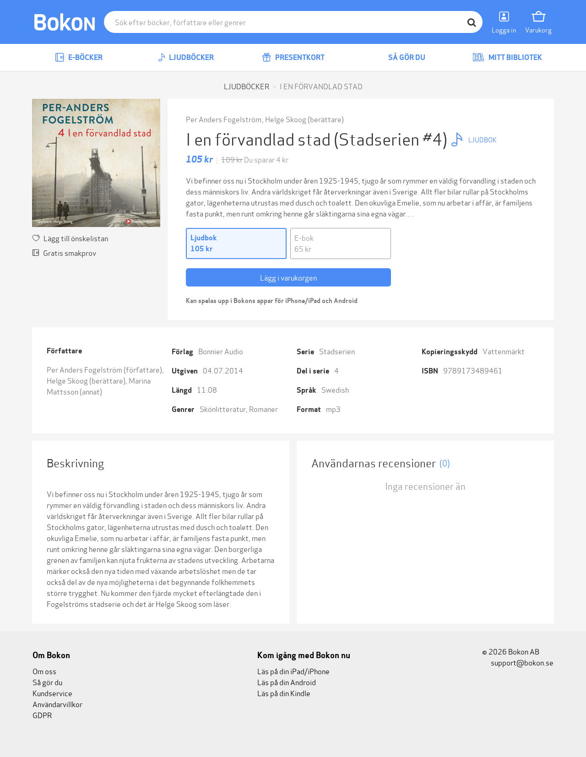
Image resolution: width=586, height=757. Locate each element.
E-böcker (85, 57)
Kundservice (52, 692)
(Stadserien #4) (392, 138)
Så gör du (406, 57)
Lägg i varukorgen (288, 277)
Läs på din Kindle (283, 692)
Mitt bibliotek (514, 57)
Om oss (44, 670)
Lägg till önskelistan (75, 238)
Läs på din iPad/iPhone (293, 670)
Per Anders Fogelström (223, 119)
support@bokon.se (521, 662)
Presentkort (299, 57)
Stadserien (337, 351)
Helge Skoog (285, 119)
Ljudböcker (191, 57)
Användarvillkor (57, 703)
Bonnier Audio (220, 351)
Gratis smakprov (69, 252)
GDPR (42, 714)
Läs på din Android (286, 681)
